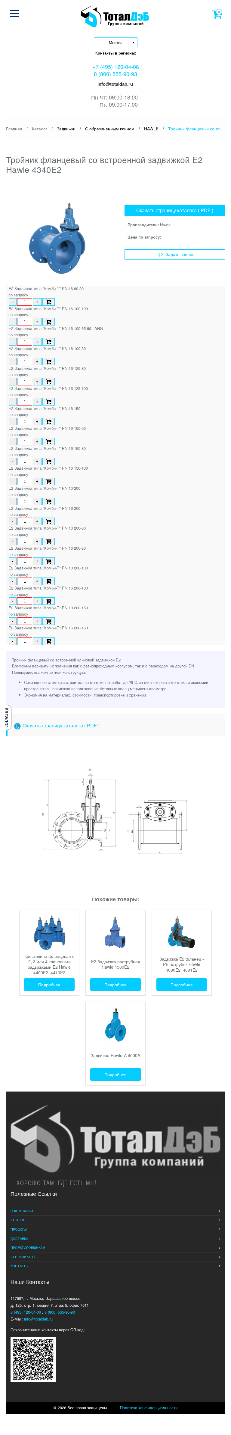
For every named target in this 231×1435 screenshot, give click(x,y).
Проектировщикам (28, 1247)
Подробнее (49, 985)
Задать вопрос (180, 254)
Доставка (19, 1238)
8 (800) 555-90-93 (115, 73)
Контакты (20, 1265)
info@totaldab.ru (114, 84)
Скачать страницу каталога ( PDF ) (174, 210)
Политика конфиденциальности (148, 1407)
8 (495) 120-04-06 (26, 1312)
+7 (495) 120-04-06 (115, 66)
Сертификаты (23, 1256)
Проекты (19, 1229)
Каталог (7, 717)
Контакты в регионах (115, 53)
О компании (22, 1210)
